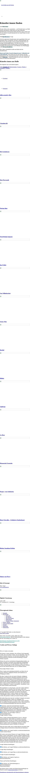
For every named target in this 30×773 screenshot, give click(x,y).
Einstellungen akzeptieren (6, 640)
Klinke (2, 378)
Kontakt (5, 624)
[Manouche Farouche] (15, 438)
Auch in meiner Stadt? (8, 623)
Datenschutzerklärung (5, 637)
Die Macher (8, 617)
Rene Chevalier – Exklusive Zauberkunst (12, 520)
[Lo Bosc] (15, 410)
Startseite (5, 613)
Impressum (5, 626)
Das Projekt (5, 614)
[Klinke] (15, 353)
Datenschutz (6, 627)
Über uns (8, 615)
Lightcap (2, 406)
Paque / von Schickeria (7, 491)
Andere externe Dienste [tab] (5, 731)
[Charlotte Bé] (15, 98)
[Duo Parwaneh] (15, 155)
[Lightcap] (15, 381)
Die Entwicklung (10, 618)
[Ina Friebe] (15, 240)
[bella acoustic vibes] (15, 70)
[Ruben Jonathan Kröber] (15, 523)
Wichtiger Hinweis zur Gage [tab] (6, 36)
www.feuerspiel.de (4, 587)
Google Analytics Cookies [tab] (6, 715)
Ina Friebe (3, 265)
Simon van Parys (5, 576)
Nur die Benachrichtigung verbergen (20, 772)
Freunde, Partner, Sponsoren (12, 621)
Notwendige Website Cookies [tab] (7, 668)
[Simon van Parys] (15, 551)
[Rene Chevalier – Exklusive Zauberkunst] (15, 494)
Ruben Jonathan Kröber (7, 548)
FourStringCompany (6, 236)
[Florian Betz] (15, 183)
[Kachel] (15, 325)
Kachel (2, 350)
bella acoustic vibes (5, 95)
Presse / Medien (6, 622)
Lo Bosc (2, 435)
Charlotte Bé (4, 123)
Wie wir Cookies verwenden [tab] (6, 651)
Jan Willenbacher (5, 293)
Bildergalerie (9, 619)
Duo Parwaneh (4, 180)
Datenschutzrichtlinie (13, 769)
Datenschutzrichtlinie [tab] (5, 766)
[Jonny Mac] (15, 296)
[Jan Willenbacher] (15, 268)
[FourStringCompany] (15, 211)
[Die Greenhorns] (15, 126)
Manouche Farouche (6, 463)
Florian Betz (3, 208)
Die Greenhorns (4, 151)
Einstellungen (11, 642)
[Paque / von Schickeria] (15, 466)
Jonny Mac (3, 321)
